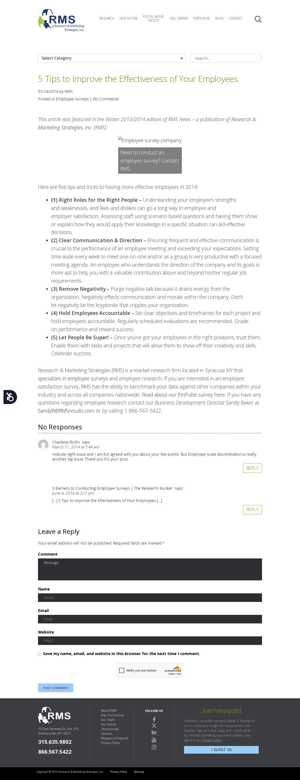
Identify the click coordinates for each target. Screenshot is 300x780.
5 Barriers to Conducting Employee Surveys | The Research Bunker (112, 488)
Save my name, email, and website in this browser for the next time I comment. (121, 653)
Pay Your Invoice (112, 715)
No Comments (106, 98)
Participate (201, 18)
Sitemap (139, 771)
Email (43, 610)
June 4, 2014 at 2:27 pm (73, 493)
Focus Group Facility (153, 18)
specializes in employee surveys (73, 378)
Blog (219, 18)
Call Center (178, 18)
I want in (221, 750)
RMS (61, 23)
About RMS (109, 710)
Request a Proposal (114, 738)
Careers (106, 733)
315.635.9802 (55, 741)
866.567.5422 (55, 751)
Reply (252, 468)
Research (106, 18)
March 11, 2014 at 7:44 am (75, 447)
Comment (48, 554)
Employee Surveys (72, 98)
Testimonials (110, 729)
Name (44, 589)
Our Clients (108, 724)
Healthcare (128, 18)
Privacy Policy (110, 743)
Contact (235, 18)
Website (46, 632)
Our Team (108, 720)
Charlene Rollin (66, 442)
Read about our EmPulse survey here (183, 394)
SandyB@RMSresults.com (66, 410)
